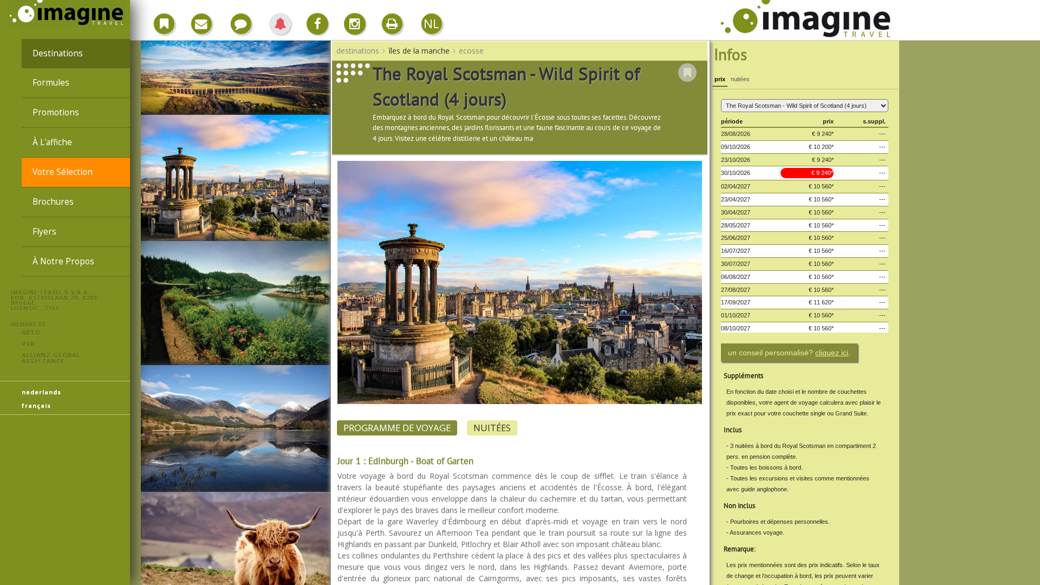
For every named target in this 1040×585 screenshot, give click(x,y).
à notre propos (63, 261)
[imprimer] (392, 24)
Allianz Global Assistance (51, 358)
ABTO (31, 332)
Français (36, 405)
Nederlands (41, 392)
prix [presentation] (719, 79)
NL (431, 23)
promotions (55, 112)
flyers (44, 231)
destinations (57, 53)
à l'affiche (52, 142)
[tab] (719, 80)
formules (50, 82)
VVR (28, 344)
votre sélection (62, 172)
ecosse (471, 51)
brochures (53, 201)
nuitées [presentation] (740, 79)
